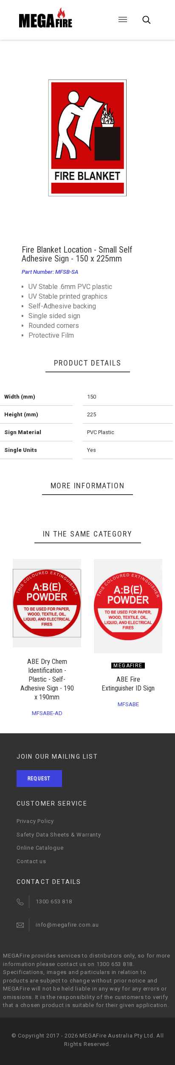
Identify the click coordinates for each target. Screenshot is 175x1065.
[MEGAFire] (57, 18)
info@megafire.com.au (67, 925)
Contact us (31, 861)
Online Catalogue (40, 848)
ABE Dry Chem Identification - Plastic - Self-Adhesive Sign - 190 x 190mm (47, 679)
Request (39, 779)
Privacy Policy (35, 821)
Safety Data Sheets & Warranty (59, 834)
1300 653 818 (54, 901)
